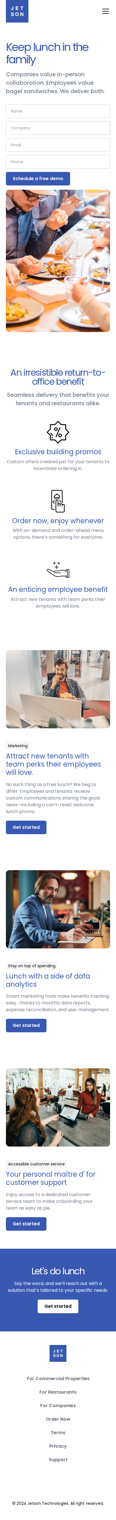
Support (58, 1459)
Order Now (58, 1419)
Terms (58, 1432)
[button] (104, 11)
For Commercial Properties (58, 1378)
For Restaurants (58, 1392)
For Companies (58, 1405)
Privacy (58, 1446)
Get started (26, 827)
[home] (17, 11)
